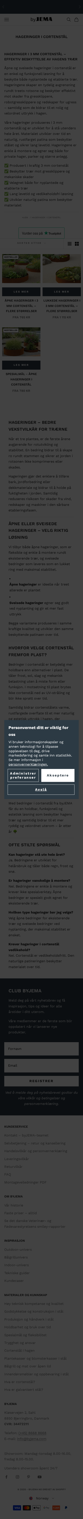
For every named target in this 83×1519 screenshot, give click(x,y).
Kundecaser (14, 1281)
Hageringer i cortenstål (46, 217)
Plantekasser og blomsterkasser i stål (35, 1358)
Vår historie (13, 1205)
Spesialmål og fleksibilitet (25, 1335)
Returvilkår (13, 1167)
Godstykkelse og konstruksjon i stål (33, 1311)
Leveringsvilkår (16, 1159)
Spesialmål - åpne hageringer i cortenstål (21, 379)
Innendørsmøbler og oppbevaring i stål (36, 1374)
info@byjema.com (31, 1439)
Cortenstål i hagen (19, 1350)
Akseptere (58, 775)
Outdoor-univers (18, 1250)
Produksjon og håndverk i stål (29, 1319)
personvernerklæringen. (28, 764)
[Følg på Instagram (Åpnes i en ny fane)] (17, 1477)
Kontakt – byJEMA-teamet (26, 1135)
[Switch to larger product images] (70, 243)
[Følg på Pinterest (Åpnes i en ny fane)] (28, 1477)
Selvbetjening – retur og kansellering (35, 1143)
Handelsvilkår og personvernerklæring (35, 1151)
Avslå (41, 789)
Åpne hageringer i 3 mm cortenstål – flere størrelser (21, 306)
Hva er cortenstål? (19, 1382)
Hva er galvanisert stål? (23, 1390)
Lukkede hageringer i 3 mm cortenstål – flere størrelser (61, 306)
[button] (41, 1498)
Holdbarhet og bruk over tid (27, 1327)
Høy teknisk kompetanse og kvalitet (34, 1304)
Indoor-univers (16, 1265)
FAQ (7, 1174)
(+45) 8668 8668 (32, 1433)
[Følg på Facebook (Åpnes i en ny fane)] (6, 1477)
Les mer (21, 291)
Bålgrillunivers (16, 1257)
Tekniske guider (17, 1273)
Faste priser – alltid (20, 1213)
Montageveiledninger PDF (25, 1182)
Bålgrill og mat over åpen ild (27, 1366)
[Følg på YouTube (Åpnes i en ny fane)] (39, 1477)
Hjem (25, 217)
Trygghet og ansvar (20, 1343)
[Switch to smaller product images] (77, 243)
